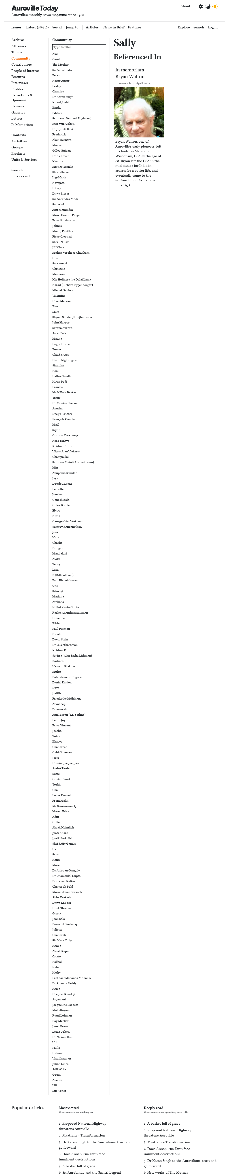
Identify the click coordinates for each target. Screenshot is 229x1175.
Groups (17, 147)
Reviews (17, 106)
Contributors (21, 64)
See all (57, 27)
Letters (17, 118)
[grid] (79, 573)
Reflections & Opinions (22, 98)
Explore (184, 27)
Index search (21, 176)
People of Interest (25, 70)
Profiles (17, 89)
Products (18, 153)
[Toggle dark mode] (215, 6)
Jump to (72, 27)
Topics (16, 52)
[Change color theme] (207, 6)
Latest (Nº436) (37, 27)
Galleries (18, 112)
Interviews (19, 83)
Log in (213, 27)
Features (134, 27)
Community (20, 58)
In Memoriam (22, 124)
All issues (18, 46)
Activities (19, 141)
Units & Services (24, 159)
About (185, 6)
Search (198, 27)
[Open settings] (200, 6)
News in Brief (113, 27)
